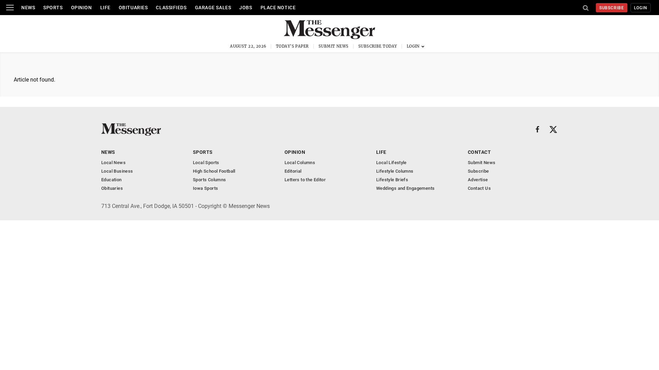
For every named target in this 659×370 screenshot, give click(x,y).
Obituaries (133, 7)
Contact (479, 152)
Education (111, 179)
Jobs (245, 7)
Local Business (117, 171)
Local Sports (206, 162)
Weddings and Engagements (405, 188)
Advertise (478, 179)
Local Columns (300, 162)
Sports (52, 7)
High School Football (214, 171)
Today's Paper (292, 46)
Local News (113, 162)
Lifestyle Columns (395, 171)
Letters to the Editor (305, 179)
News (28, 7)
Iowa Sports (205, 188)
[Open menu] (10, 7)
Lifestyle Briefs (392, 179)
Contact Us (479, 188)
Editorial (293, 171)
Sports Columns (209, 179)
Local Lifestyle (391, 162)
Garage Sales (213, 7)
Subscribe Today (377, 46)
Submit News (334, 46)
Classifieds (171, 7)
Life (105, 7)
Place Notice (278, 7)
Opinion (81, 7)
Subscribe (611, 7)
